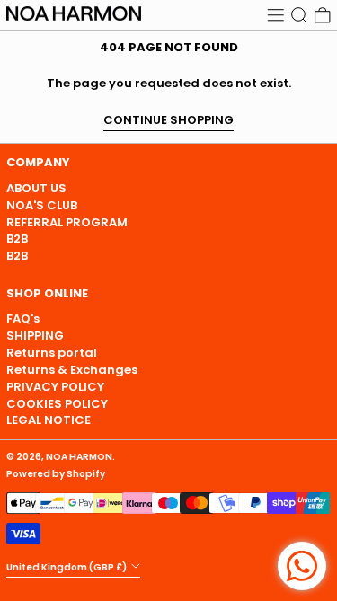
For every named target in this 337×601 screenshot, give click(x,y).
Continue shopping (168, 120)
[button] (299, 15)
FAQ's (23, 318)
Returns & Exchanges (71, 369)
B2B (17, 238)
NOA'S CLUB (41, 205)
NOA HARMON (79, 457)
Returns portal (51, 352)
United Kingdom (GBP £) (67, 567)
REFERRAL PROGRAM (67, 222)
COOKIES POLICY (57, 403)
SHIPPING (35, 335)
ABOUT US (36, 188)
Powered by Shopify (55, 474)
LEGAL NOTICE (48, 420)
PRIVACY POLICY (55, 386)
